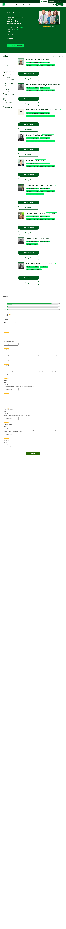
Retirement (8, 74)
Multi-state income (10, 85)
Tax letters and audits (9, 108)
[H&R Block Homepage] (44, 1)
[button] (59, 4)
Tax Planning (8, 102)
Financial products (17, 4)
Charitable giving (9, 94)
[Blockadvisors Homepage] (52, 1)
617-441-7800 (11, 38)
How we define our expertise (56, 56)
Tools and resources (38, 4)
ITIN (6, 100)
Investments (8, 77)
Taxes (9, 4)
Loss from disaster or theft (10, 88)
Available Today (9, 61)
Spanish (7, 67)
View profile (28, 79)
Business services (27, 4)
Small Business (9, 92)
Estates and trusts (9, 105)
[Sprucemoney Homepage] (59, 1)
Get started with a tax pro (16, 45)
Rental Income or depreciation (9, 80)
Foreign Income (9, 83)
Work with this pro (29, 73)
